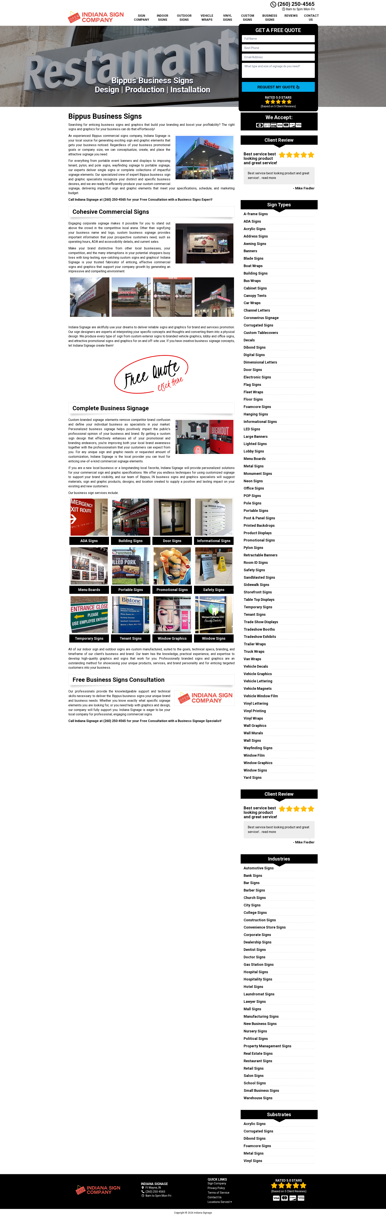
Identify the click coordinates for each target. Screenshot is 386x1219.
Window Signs (255, 770)
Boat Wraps (253, 266)
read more (269, 178)
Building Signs (256, 273)
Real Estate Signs (258, 1053)
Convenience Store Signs (265, 927)
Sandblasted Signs (259, 577)
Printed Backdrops (259, 525)
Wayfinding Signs (258, 748)
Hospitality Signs (258, 979)
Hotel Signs (253, 986)
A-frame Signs (256, 214)
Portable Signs (256, 510)
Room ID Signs (256, 562)
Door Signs (253, 370)
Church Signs (255, 898)
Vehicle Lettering (258, 681)
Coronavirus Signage (261, 318)
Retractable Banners (260, 555)
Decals (249, 340)
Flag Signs (252, 384)
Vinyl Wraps (253, 718)
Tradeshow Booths (259, 629)
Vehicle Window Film (261, 696)
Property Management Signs (267, 1046)
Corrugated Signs (258, 325)
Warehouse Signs (258, 1098)
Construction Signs (260, 920)
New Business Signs (260, 1024)
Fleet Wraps (253, 392)
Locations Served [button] (219, 1202)
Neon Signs (253, 481)
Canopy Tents (255, 295)
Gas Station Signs (259, 964)
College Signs (255, 912)
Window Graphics (258, 763)
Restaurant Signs (258, 1061)
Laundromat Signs (259, 994)
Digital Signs (254, 355)
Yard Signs (253, 777)
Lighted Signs (255, 444)
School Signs (255, 1083)
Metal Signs (254, 466)
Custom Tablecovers (261, 333)
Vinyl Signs (227, 18)
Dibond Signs (255, 347)
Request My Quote (276, 87)
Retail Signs (254, 1068)
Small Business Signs (261, 1090)
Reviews (291, 16)
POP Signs (252, 496)
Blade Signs (253, 258)
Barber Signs (254, 890)
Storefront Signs (258, 592)
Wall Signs (252, 740)
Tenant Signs (255, 614)
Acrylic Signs (255, 229)
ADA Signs (252, 221)
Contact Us (311, 18)
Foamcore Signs (257, 407)
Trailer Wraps (255, 644)
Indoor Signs (162, 18)
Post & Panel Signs (259, 518)
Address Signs (256, 236)
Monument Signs (258, 473)
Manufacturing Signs (261, 1016)
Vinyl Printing (255, 711)
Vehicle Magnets (258, 688)
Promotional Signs (259, 540)
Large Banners (256, 436)
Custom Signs (247, 18)
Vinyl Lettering (256, 703)
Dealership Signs (257, 942)
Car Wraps (252, 303)
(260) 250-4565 (295, 4)
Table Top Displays (259, 599)
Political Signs (256, 1038)
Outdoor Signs (184, 18)
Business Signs (269, 18)
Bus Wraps (252, 281)
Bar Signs (252, 883)
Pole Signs (252, 503)
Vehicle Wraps (207, 18)
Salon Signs (254, 1075)
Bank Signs (253, 875)
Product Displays (258, 533)
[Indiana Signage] (97, 1190)
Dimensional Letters (260, 362)
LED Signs (252, 429)
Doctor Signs (254, 957)
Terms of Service (218, 1192)
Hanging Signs (256, 414)
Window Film (254, 755)
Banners (250, 251)
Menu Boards (255, 459)
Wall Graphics (255, 725)
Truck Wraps (254, 651)
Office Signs (254, 488)
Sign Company (141, 18)
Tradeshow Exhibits (260, 636)
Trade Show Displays (261, 622)
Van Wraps (252, 659)
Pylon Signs (253, 547)
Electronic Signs (257, 377)
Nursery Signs (255, 1031)
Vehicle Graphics (258, 674)
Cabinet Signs (255, 288)
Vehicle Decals (256, 666)
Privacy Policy (216, 1188)
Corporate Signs (257, 935)
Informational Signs (260, 421)
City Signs (252, 905)
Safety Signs (254, 570)
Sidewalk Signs (256, 585)
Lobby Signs (254, 451)
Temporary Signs (258, 607)
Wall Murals (253, 733)
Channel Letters (257, 310)
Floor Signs (253, 399)
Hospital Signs (256, 972)
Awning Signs (255, 244)
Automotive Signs (259, 868)
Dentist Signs (255, 949)
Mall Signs (252, 1009)
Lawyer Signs (255, 1001)
